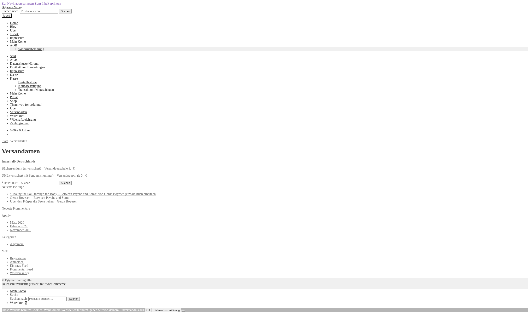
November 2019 (20, 230)
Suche (14, 294)
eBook (14, 34)
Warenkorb (17, 116)
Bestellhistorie (27, 82)
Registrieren (18, 258)
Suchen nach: (10, 11)
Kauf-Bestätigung (29, 86)
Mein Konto (18, 41)
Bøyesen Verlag (12, 7)
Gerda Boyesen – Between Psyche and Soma (39, 197)
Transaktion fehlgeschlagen (36, 89)
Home (14, 23)
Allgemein (17, 244)
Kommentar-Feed (21, 269)
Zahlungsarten (19, 123)
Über (13, 30)
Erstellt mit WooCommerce (48, 284)
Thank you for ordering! (26, 104)
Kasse (14, 74)
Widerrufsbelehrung (31, 49)
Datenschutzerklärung (24, 63)
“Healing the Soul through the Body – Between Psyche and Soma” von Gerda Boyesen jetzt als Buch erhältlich (83, 194)
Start (13, 56)
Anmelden (17, 262)
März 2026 (17, 222)
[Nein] (183, 311)
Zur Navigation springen (18, 3)
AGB (13, 45)
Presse (14, 97)
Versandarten (18, 112)
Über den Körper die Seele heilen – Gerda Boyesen (43, 201)
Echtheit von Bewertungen (27, 67)
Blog (13, 26)
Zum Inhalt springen (48, 3)
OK (148, 310)
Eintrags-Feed (19, 265)
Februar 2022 (19, 226)
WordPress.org (19, 273)
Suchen (65, 11)
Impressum (17, 38)
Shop (13, 101)
